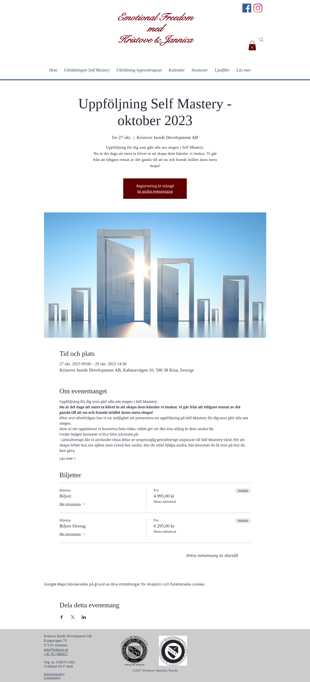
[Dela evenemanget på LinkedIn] (84, 617)
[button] (252, 45)
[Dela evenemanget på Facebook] (61, 617)
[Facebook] (246, 8)
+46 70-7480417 (56, 654)
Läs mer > (67, 458)
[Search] (261, 39)
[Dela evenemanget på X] (73, 617)
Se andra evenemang (155, 191)
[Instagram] (257, 8)
